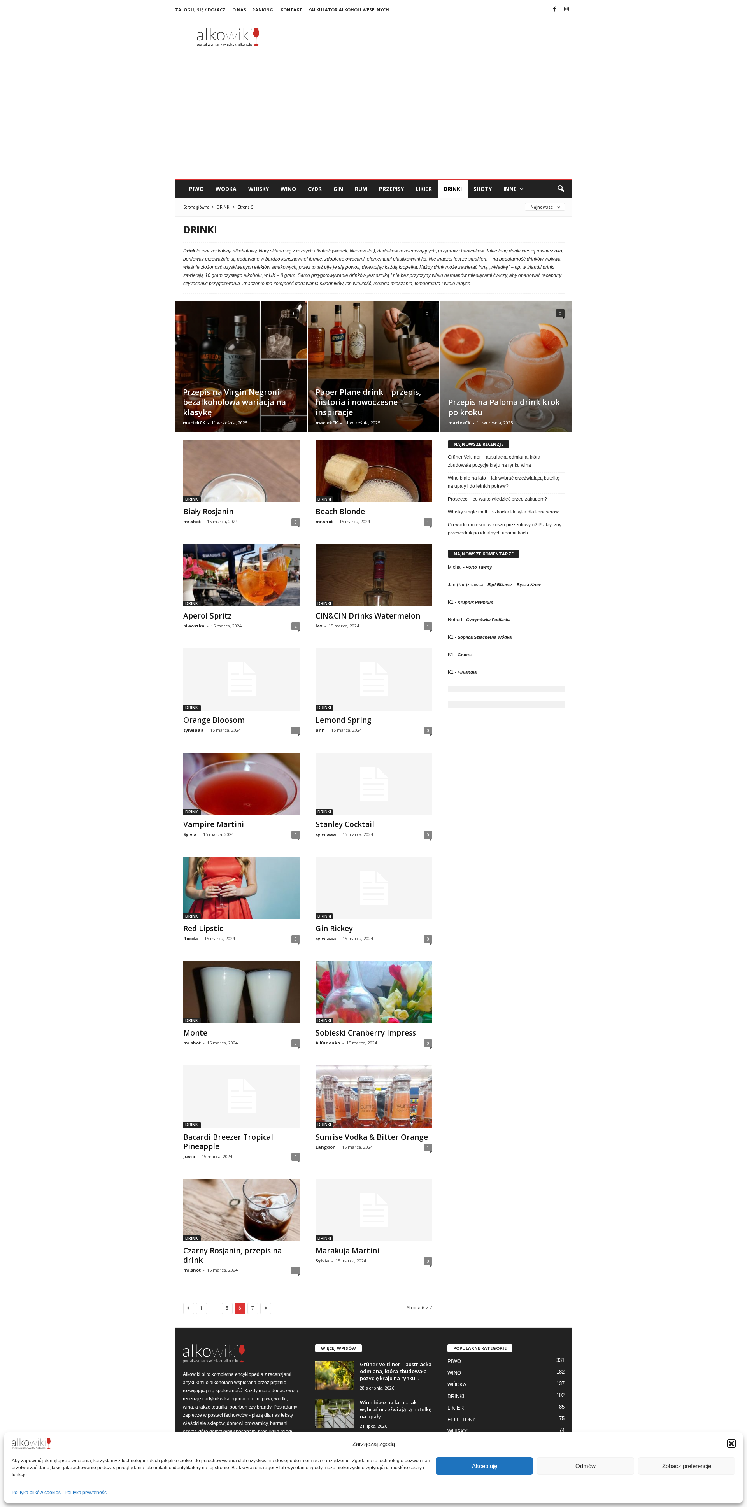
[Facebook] (554, 10)
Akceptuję (484, 1466)
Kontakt (291, 9)
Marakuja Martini (347, 1251)
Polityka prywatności (86, 1492)
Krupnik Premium (475, 602)
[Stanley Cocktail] (374, 784)
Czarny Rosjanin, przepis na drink (232, 1255)
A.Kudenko (328, 1043)
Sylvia (190, 834)
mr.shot (192, 521)
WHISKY (258, 189)
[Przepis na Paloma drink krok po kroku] (506, 378)
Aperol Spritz (207, 616)
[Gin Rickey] (374, 888)
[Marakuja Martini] (374, 1210)
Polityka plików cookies (36, 1492)
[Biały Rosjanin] (241, 471)
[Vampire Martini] (241, 784)
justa (189, 1156)
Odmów (585, 1466)
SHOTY (482, 189)
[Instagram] (566, 10)
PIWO (196, 189)
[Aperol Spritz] (241, 575)
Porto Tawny (479, 567)
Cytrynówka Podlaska (488, 619)
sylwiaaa (193, 730)
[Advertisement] (373, 120)
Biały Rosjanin (208, 511)
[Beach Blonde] (374, 471)
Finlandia (467, 672)
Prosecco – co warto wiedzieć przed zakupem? (497, 499)
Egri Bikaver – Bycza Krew (514, 584)
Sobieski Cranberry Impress (366, 1033)
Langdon (326, 1147)
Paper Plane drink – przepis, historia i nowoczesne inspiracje (368, 402)
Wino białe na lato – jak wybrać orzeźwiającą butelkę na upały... (395, 1409)
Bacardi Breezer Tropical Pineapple (228, 1141)
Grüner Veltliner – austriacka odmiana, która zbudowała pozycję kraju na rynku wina (494, 461)
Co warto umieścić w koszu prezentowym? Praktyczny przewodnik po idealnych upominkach (504, 529)
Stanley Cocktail (345, 824)
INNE (510, 189)
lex (319, 626)
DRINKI (453, 189)
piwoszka (194, 626)
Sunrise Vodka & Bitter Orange (372, 1137)
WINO (288, 189)
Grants (465, 654)
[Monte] (241, 992)
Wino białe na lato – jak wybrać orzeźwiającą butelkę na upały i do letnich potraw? (503, 482)
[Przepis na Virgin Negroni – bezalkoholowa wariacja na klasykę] (241, 378)
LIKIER (424, 189)
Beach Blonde (340, 511)
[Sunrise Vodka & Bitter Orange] (374, 1096)
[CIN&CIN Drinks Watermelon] (374, 575)
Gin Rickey (334, 928)
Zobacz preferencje (686, 1466)
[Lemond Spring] (374, 679)
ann (320, 730)
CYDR (315, 189)
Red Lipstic (203, 928)
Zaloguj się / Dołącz (200, 9)
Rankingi (263, 9)
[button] (731, 1443)
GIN (338, 189)
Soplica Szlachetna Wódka (485, 637)
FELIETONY (461, 1420)
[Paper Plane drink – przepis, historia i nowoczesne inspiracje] (373, 378)
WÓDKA (226, 189)
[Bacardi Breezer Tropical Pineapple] (241, 1096)
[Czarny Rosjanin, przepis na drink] (241, 1210)
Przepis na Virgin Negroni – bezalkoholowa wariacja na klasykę (234, 402)
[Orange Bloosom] (241, 679)
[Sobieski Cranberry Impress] (374, 992)
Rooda (190, 938)
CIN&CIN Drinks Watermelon (368, 616)
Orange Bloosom (214, 720)
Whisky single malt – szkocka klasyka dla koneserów (503, 512)
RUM (361, 189)
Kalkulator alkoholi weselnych (348, 9)
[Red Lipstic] (241, 888)
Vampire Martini (213, 824)
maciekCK (194, 423)
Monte (195, 1033)
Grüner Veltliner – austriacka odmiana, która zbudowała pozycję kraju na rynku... (395, 1371)
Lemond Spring (344, 720)
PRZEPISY (391, 189)
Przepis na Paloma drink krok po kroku (504, 407)
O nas (239, 9)
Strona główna (196, 207)
